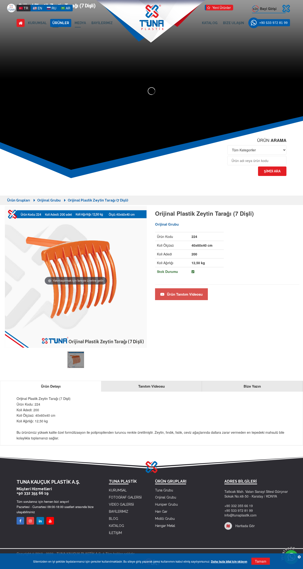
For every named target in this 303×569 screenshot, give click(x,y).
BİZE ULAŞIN (233, 23)
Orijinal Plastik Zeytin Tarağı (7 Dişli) (98, 200)
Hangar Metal (165, 526)
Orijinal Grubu (49, 200)
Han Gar (161, 511)
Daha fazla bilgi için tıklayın (229, 561)
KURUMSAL (37, 23)
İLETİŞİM (115, 533)
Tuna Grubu (164, 490)
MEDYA (80, 23)
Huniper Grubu (166, 504)
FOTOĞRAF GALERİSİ (125, 497)
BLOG (113, 519)
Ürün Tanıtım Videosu (184, 294)
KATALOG (210, 23)
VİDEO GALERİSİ (121, 504)
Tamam (260, 561)
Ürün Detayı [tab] (51, 386)
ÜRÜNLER (60, 23)
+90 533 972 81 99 (273, 23)
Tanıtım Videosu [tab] (151, 386)
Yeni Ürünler (221, 7)
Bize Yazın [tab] (252, 386)
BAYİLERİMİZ (102, 23)
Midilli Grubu (165, 519)
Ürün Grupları (18, 200)
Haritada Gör (244, 525)
